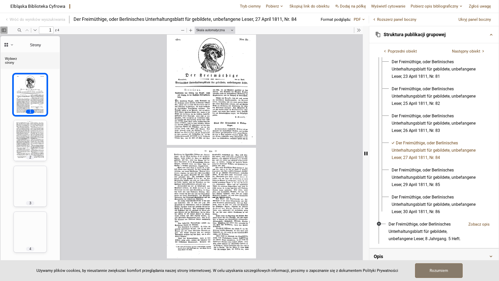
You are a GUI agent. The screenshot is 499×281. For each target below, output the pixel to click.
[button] (434, 34)
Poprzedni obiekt (402, 51)
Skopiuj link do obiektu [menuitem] (309, 6)
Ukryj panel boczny (474, 19)
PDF (357, 19)
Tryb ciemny (250, 6)
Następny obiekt (466, 51)
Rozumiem (439, 270)
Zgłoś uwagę (480, 6)
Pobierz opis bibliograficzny (434, 6)
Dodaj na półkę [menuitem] (353, 6)
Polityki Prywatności (380, 270)
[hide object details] (366, 153)
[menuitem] (439, 69)
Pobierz (272, 6)
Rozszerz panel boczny (396, 19)
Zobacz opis (479, 224)
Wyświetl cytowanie (388, 6)
